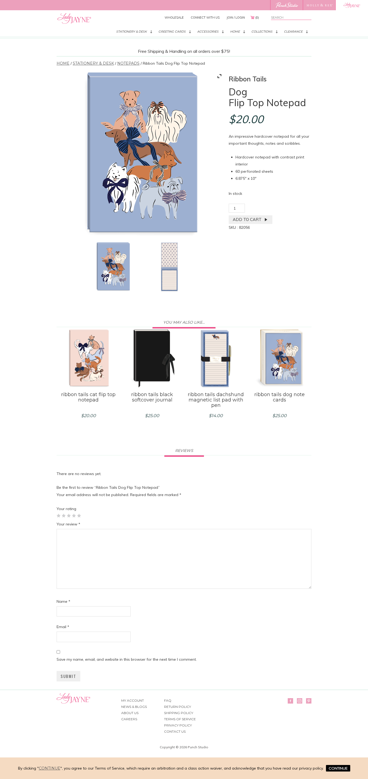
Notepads (128, 63)
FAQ (167, 700)
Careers (129, 719)
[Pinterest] (308, 701)
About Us (129, 713)
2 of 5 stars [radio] (63, 515)
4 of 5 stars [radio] (74, 515)
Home (235, 31)
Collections (261, 31)
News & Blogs (134, 707)
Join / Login (236, 17)
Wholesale (174, 17)
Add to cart (247, 219)
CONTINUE (338, 768)
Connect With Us (205, 17)
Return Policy (177, 707)
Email (63, 626)
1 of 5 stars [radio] (58, 515)
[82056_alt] (169, 267)
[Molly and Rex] (319, 5)
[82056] (113, 267)
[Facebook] (290, 701)
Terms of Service (180, 719)
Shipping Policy (178, 713)
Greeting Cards (172, 31)
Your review (68, 524)
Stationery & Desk (131, 31)
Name (63, 601)
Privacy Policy (178, 725)
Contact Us (175, 731)
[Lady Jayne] (351, 5)
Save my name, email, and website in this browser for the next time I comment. (127, 659)
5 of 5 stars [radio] (79, 515)
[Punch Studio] (286, 5)
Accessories (207, 31)
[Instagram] (299, 701)
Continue (49, 768)
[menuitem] (174, 17)
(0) (257, 17)
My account (132, 700)
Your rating (66, 508)
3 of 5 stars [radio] (69, 515)
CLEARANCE (293, 31)
